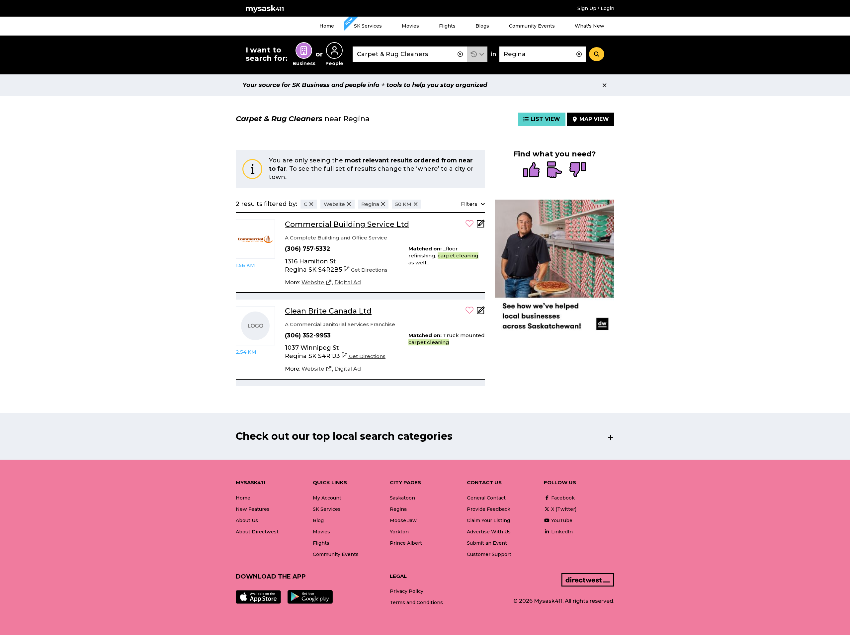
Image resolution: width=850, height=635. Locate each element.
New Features (253, 509)
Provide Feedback (488, 509)
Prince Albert (406, 543)
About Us (247, 520)
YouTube (561, 520)
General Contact (486, 498)
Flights (447, 26)
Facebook (562, 498)
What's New (589, 26)
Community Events (532, 26)
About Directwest (257, 532)
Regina (398, 509)
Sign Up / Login (595, 8)
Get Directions (369, 270)
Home (326, 26)
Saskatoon (402, 498)
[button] (477, 54)
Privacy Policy (406, 591)
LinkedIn (561, 532)
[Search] (596, 54)
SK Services (368, 26)
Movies (410, 26)
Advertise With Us (489, 532)
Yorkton (399, 532)
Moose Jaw (403, 520)
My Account (327, 498)
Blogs (482, 26)
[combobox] (410, 54)
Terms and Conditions (416, 602)
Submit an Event (487, 543)
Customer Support (489, 554)
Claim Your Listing (488, 520)
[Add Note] (481, 226)
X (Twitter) (563, 509)
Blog (318, 520)
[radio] (531, 170)
